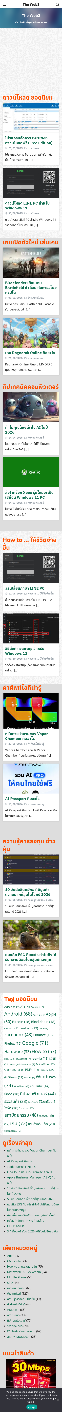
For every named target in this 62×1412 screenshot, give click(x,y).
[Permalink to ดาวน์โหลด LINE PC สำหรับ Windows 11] (31, 182)
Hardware (17, 1052)
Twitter (29, 1077)
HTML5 (9, 1059)
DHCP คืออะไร (15, 1226)
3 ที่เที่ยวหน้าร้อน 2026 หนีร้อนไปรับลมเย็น (32, 1231)
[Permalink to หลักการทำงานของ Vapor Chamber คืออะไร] (31, 710)
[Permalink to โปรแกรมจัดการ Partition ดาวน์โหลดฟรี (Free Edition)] (31, 117)
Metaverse (27, 1065)
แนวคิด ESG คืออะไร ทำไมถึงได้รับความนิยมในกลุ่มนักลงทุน (30, 957)
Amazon (37, 1007)
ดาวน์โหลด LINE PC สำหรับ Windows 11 (27, 205)
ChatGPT (9, 1028)
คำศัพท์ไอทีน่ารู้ (36, 744)
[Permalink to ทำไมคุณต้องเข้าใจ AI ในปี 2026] (31, 407)
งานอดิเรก (13, 1310)
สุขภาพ (44, 1116)
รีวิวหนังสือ (33, 1102)
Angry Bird (39, 1015)
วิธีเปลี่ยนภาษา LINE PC (24, 588)
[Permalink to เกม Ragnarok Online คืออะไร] (31, 332)
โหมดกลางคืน (12, 1131)
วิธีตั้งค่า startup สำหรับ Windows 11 (24, 651)
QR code (42, 1070)
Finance (43, 1035)
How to (44, 1051)
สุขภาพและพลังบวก (18, 1337)
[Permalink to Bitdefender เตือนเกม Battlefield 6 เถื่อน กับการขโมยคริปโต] (31, 262)
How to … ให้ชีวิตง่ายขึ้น (22, 1267)
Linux (14, 1064)
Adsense (12, 1007)
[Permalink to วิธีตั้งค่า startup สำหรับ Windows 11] (31, 628)
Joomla (40, 1058)
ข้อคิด (11, 1094)
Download (27, 1028)
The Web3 (31, 4)
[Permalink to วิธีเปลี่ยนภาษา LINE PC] (31, 567)
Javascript (23, 1059)
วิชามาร (26, 1108)
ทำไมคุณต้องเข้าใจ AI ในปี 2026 (26, 429)
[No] (58, 1400)
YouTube (39, 1086)
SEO (10, 1283)
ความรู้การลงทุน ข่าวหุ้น (40, 900)
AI (25, 1007)
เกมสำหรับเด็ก (41, 1124)
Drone (43, 1028)
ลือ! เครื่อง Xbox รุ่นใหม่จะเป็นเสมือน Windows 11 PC (29, 495)
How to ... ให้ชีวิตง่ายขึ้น (41, 593)
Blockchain (43, 1022)
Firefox (12, 1043)
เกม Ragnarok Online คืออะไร (30, 352)
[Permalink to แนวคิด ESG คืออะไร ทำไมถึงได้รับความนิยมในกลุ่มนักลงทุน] (31, 934)
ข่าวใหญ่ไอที (14, 1294)
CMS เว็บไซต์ (14, 1261)
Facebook (18, 1035)
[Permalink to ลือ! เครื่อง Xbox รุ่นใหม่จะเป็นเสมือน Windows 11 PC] (31, 472)
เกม (18, 1123)
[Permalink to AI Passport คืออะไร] (31, 778)
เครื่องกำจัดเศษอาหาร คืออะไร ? (25, 1221)
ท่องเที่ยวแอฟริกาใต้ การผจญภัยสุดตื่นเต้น (32, 1215)
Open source (14, 1070)
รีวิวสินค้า (15, 1102)
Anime (11, 1256)
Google (35, 1043)
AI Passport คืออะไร (22, 798)
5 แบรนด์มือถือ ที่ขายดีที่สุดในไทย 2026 (30, 1199)
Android (18, 1014)
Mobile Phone (16, 1277)
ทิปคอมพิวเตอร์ (36, 437)
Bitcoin (21, 1022)
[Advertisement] (31, 62)
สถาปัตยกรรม (21, 1115)
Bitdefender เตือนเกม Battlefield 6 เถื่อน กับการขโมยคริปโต (31, 287)
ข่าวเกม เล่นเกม (36, 297)
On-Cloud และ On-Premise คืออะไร (29, 1172)
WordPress (21, 1086)
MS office (45, 1064)
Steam (15, 1077)
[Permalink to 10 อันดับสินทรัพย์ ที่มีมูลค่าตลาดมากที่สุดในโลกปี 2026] (31, 869)
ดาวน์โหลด (33, 148)
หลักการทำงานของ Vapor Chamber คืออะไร (26, 736)
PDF (30, 1070)
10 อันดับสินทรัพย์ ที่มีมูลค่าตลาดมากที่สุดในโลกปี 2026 (27, 892)
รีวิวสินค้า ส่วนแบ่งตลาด (21, 1331)
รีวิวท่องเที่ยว (15, 1326)
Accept (32, 1407)
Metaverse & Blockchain (24, 1272)
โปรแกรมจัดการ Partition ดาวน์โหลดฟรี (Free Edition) (28, 140)
